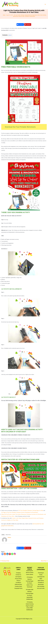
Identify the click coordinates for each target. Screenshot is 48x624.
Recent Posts (8, 534)
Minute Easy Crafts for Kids (18, 16)
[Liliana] (4, 539)
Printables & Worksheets (30, 16)
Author (3, 534)
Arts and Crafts (17, 15)
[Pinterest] (10, 554)
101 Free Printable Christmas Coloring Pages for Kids (30, 510)
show (10, 35)
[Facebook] (2, 554)
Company (18, 572)
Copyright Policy (18, 588)
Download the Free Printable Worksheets (20, 127)
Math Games (41, 580)
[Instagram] (15, 554)
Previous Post (4, 560)
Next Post (44, 560)
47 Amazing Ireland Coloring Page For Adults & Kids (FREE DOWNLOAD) (29, 605)
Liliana (9, 537)
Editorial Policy (18, 584)
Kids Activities (43, 15)
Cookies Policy (18, 586)
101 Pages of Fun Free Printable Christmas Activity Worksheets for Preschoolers (19, 512)
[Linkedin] (7, 554)
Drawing (22, 15)
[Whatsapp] (12, 554)
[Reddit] (5, 554)
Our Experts (18, 576)
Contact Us (18, 574)
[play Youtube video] (24, 474)
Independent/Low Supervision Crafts (32, 15)
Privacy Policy (18, 578)
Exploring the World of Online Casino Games (29, 572)
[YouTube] (9, 574)
